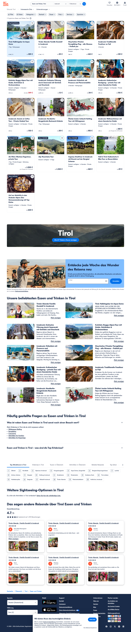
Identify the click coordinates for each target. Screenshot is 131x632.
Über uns (96, 601)
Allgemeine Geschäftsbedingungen (69, 613)
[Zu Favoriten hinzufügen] (32, 23)
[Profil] (124, 2)
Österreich (18, 591)
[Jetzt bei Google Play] (49, 602)
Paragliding (12, 431)
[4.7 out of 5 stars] (12, 517)
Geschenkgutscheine (99, 613)
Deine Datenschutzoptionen (67, 610)
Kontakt (61, 601)
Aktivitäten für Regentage (17, 438)
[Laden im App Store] (49, 610)
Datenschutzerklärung (65, 607)
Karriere (95, 604)
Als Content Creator (114, 606)
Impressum (62, 604)
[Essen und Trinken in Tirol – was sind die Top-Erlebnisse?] (122, 448)
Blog (94, 607)
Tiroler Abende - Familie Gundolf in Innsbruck (24, 523)
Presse (95, 610)
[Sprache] (117, 2)
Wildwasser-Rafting (15, 429)
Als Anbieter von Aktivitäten (113, 602)
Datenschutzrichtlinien (21, 291)
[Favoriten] (109, 2)
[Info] (30, 18)
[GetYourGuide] (5, 4)
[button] (21, 39)
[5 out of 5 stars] (26, 526)
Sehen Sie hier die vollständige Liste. (49, 496)
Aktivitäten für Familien (16, 436)
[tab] (18, 464)
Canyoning (12, 433)
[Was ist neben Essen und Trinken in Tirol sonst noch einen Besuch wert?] (122, 422)
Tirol (26, 591)
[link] (21, 39)
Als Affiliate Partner (113, 609)
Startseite (10, 591)
